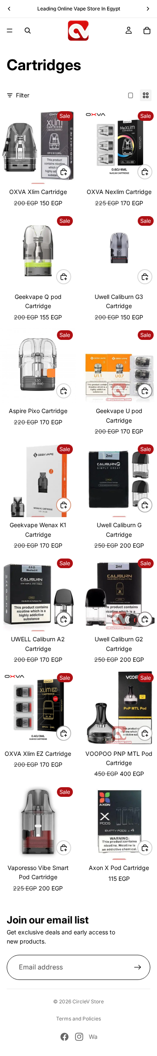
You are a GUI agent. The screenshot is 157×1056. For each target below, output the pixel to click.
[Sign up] (138, 967)
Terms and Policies (78, 1018)
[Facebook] (64, 1037)
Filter (22, 95)
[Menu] (9, 30)
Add (70, 733)
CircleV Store (88, 1001)
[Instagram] (79, 1037)
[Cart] (147, 30)
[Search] (27, 30)
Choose (70, 171)
